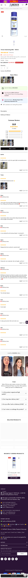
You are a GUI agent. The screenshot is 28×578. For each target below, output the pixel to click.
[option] (14, 24)
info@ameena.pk (9, 507)
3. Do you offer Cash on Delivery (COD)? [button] (13, 404)
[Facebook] (2, 559)
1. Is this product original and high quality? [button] (11, 393)
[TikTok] (12, 559)
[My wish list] (22, 5)
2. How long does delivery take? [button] (10, 399)
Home (2, 8)
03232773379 (11, 513)
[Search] (5, 5)
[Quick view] (19, 458)
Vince (6, 60)
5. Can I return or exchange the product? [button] (13, 409)
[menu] (1, 5)
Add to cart (14, 575)
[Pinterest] (9, 559)
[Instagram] (5, 559)
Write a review (12, 148)
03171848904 (11, 506)
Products (6, 8)
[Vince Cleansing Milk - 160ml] (14, 463)
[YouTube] (16, 559)
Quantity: (3, 65)
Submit (22, 553)
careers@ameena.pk (10, 512)
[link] (14, 1)
